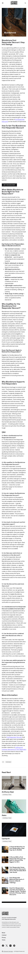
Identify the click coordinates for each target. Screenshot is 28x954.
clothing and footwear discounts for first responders (14, 748)
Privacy (4, 937)
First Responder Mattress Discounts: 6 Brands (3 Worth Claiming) (16, 880)
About (3, 933)
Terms (3, 940)
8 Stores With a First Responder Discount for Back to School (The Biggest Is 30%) (17, 859)
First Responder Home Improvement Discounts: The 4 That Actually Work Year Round (17, 870)
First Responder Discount (14, 737)
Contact (4, 935)
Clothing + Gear (7, 794)
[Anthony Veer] (14, 783)
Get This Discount (9, 185)
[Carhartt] (14, 830)
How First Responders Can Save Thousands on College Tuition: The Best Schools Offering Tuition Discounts (17, 891)
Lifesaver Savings (8, 951)
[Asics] (14, 806)
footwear (8, 762)
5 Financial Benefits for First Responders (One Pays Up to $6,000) (17, 848)
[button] (3, 3)
